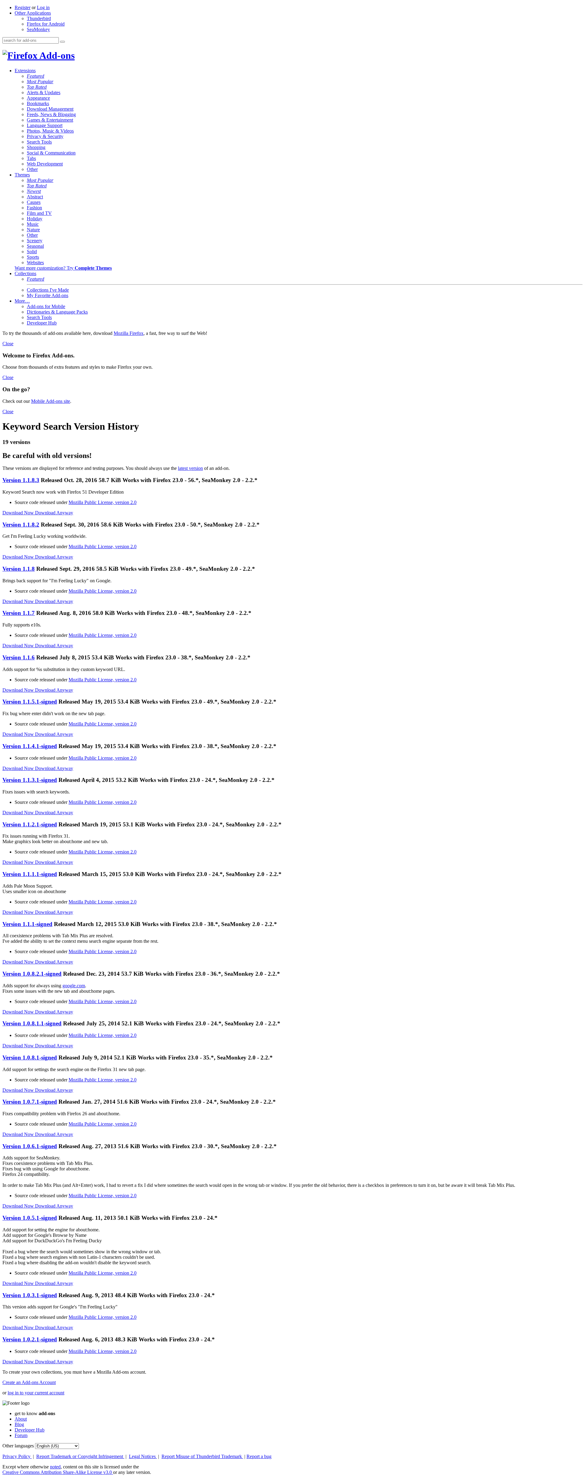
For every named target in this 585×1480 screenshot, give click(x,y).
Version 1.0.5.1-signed (29, 1218)
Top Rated (37, 87)
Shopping (36, 147)
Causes (34, 202)
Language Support (44, 125)
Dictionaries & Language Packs (57, 311)
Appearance (38, 98)
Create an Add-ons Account (29, 1382)
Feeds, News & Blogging (51, 114)
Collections (25, 273)
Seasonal (35, 246)
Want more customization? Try (63, 268)
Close (7, 343)
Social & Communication (51, 152)
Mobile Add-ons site (50, 401)
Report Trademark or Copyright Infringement (80, 1456)
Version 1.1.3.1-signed (29, 780)
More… (22, 300)
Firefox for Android (46, 24)
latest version (190, 468)
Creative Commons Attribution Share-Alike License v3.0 (57, 1472)
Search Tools (39, 141)
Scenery (34, 240)
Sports (33, 257)
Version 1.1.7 (18, 613)
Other (32, 169)
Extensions (25, 70)
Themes (22, 174)
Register (22, 7)
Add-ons (56, 55)
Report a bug (258, 1456)
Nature (33, 229)
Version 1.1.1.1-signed (29, 874)
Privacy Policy (17, 1456)
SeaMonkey (38, 29)
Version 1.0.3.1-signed (29, 1295)
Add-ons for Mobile (46, 306)
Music (33, 224)
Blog (19, 1424)
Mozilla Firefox (129, 333)
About (21, 1418)
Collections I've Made (48, 290)
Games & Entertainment (50, 119)
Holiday (34, 218)
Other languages (18, 1445)
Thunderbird (39, 18)
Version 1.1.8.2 (20, 524)
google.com (73, 985)
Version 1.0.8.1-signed (29, 1057)
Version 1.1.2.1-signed (29, 824)
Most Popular (40, 81)
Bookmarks (38, 103)
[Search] (62, 42)
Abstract (35, 196)
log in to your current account (36, 1392)
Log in (43, 7)
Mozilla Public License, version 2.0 (102, 502)
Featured (35, 76)
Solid (32, 251)
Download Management (50, 109)
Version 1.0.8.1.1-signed (32, 1023)
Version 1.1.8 (18, 569)
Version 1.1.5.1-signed (29, 701)
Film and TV (39, 213)
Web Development (45, 163)
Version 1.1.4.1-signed (29, 746)
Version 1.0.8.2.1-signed (32, 974)
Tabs (31, 158)
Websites (35, 262)
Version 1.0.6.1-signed (29, 1146)
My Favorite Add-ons (47, 295)
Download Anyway (54, 512)
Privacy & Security (45, 136)
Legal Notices (143, 1456)
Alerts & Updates (43, 92)
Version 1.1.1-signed (27, 924)
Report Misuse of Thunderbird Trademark (202, 1456)
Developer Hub (42, 322)
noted (55, 1466)
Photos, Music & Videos (50, 130)
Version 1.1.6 (18, 657)
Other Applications (33, 13)
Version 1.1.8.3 (20, 480)
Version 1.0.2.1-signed (29, 1339)
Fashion (34, 207)
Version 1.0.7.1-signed (29, 1101)
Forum (21, 1435)
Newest (34, 191)
